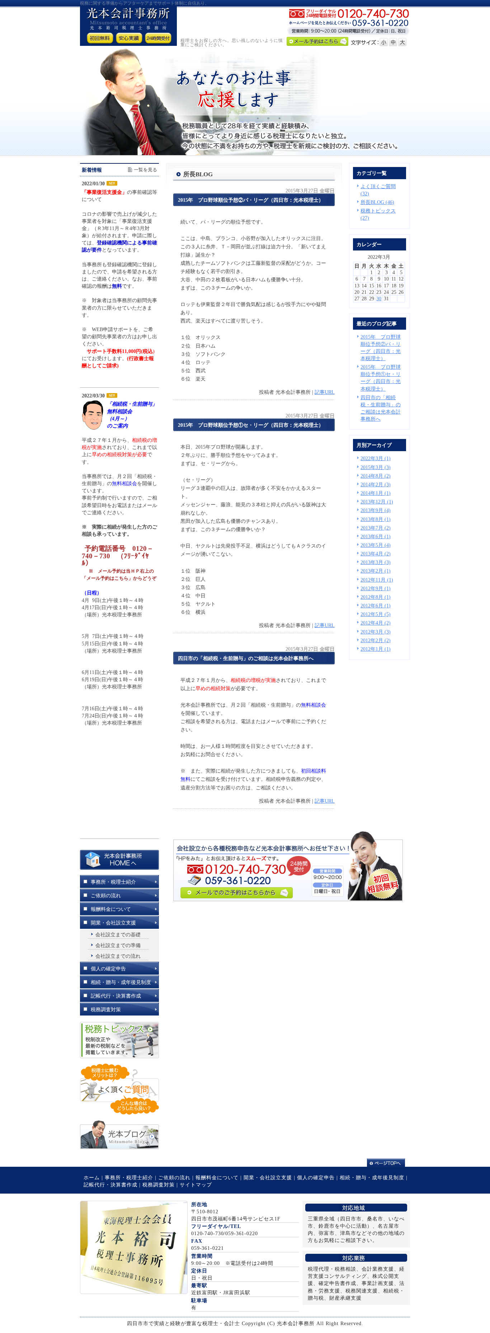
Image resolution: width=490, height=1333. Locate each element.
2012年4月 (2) (376, 623)
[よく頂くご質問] (119, 1113)
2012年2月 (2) (376, 640)
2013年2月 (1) (376, 571)
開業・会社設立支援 (268, 1177)
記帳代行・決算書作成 (110, 1185)
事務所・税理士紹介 (129, 1177)
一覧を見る (145, 169)
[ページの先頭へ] (388, 1162)
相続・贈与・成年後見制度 (372, 1177)
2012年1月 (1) (376, 649)
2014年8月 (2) (376, 476)
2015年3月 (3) (376, 467)
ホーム (92, 1177)
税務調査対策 (158, 1185)
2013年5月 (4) (376, 545)
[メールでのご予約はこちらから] (288, 899)
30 (378, 298)
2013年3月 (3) (376, 562)
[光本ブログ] (119, 1147)
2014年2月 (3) (376, 484)
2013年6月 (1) (376, 536)
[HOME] (119, 868)
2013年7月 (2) (376, 528)
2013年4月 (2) (376, 553)
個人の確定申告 (316, 1177)
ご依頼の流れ (174, 1177)
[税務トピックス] (119, 1056)
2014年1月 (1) (376, 493)
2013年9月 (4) (376, 510)
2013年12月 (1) (377, 502)
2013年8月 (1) (376, 519)
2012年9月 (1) (376, 588)
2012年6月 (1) (376, 605)
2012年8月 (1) (376, 597)
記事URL (325, 392)
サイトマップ (196, 1185)
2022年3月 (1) (376, 458)
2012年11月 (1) (377, 580)
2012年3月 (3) (376, 632)
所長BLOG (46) (377, 202)
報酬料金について (217, 1177)
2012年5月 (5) (376, 614)
